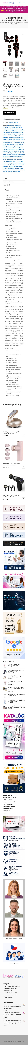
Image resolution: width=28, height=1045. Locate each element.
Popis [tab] (5, 179)
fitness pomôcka (7, 144)
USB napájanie (11, 170)
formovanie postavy (17, 144)
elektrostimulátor (17, 139)
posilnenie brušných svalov (10, 153)
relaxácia (5, 158)
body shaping (6, 130)
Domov (2, 22)
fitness (22, 142)
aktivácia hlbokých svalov (14, 125)
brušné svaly (13, 132)
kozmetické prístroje (9, 992)
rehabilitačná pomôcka (16, 156)
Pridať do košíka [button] (23, 435)
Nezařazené (7, 997)
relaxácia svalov (12, 158)
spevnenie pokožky (12, 161)
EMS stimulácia (16, 142)
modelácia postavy (12, 149)
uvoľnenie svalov (20, 170)
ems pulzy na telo (7, 142)
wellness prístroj (12, 171)
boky (4, 132)
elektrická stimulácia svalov (16, 137)
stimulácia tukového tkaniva (10, 166)
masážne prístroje (9, 22)
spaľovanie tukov (11, 159)
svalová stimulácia (12, 168)
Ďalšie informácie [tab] (9, 182)
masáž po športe (12, 148)
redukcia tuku (10, 154)
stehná (22, 165)
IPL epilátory (7, 990)
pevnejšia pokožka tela (18, 151)
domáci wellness (9, 136)
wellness (5, 171)
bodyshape (21, 130)
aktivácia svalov (7, 127)
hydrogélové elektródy (9, 146)
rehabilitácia (6, 156)
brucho (8, 132)
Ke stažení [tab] (7, 185)
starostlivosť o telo (15, 165)
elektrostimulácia (7, 139)
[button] (23, 34)
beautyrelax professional (10, 986)
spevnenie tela (16, 163)
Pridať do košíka (9, 113)
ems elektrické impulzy (9, 141)
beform (14, 127)
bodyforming (14, 130)
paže (10, 151)
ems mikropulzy (19, 141)
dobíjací (9, 134)
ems (23, 139)
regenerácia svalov (19, 154)
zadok (18, 171)
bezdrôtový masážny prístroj (15, 129)
